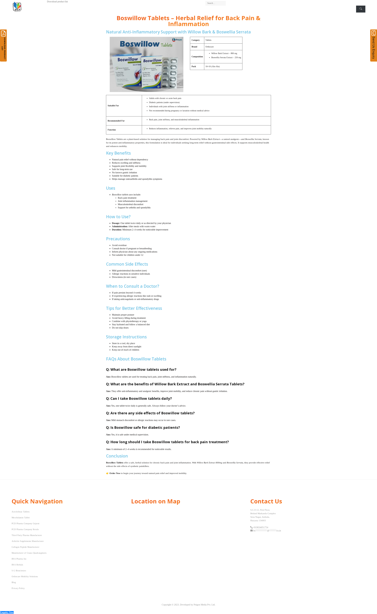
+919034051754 (260, 527)
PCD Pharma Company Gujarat (25, 523)
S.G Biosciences (19, 571)
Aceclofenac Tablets (20, 512)
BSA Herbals (17, 565)
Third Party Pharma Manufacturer (27, 535)
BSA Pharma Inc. (19, 559)
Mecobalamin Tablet (21, 518)
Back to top (371, 606)
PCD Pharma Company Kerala (25, 529)
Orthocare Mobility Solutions (25, 576)
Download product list (57, 1)
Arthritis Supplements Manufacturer (28, 541)
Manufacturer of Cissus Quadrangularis (29, 553)
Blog (14, 582)
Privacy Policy (18, 588)
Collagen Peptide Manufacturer (25, 547)
